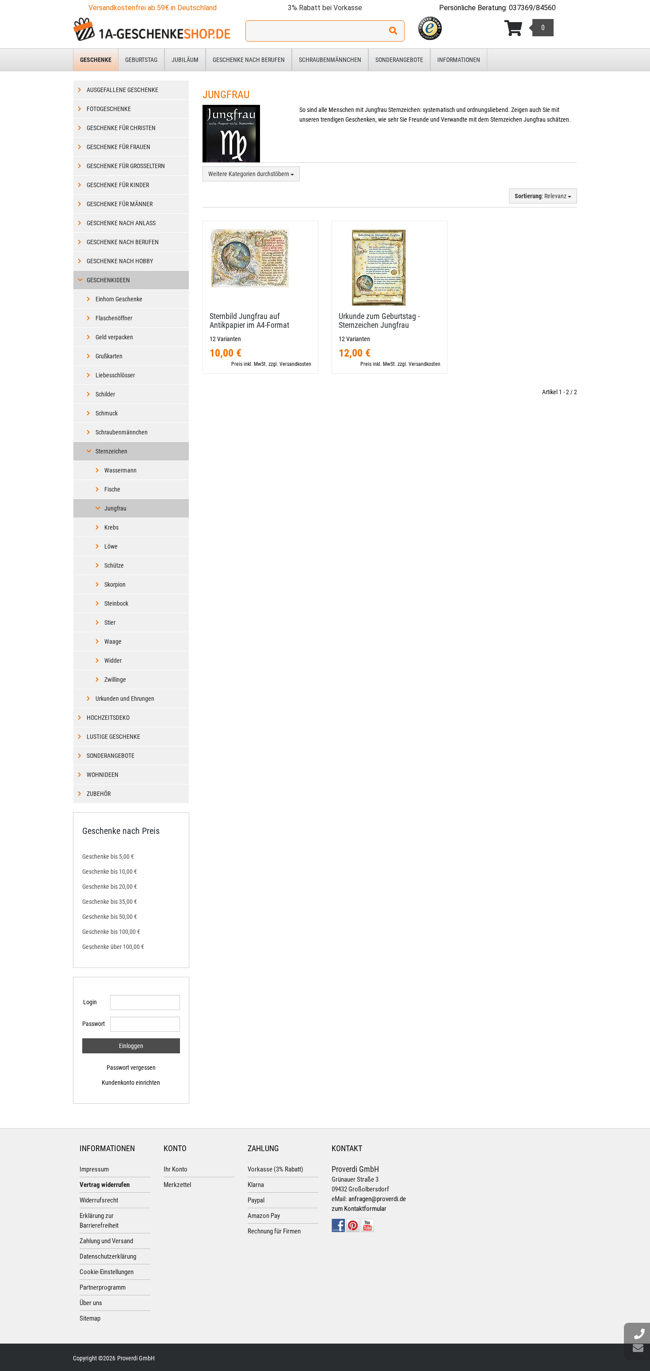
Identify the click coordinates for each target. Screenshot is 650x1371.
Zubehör (99, 793)
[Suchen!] (393, 31)
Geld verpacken (114, 337)
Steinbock (116, 603)
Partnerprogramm (103, 1287)
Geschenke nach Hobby (120, 261)
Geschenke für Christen (121, 127)
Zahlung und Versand (106, 1241)
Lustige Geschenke (113, 736)
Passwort (92, 1023)
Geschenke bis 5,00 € (108, 856)
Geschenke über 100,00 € (113, 946)
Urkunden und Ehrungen (125, 698)
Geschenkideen (108, 280)
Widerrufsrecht (99, 1200)
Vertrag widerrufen (105, 1185)
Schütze (114, 565)
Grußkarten (109, 356)
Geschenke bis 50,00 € (109, 916)
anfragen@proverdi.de (377, 1199)
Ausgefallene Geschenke (122, 89)
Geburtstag (141, 59)
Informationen (458, 59)
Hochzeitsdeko (108, 717)
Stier (109, 622)
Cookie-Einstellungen (107, 1272)
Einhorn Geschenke (119, 299)
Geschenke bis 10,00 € (109, 871)
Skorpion (115, 584)
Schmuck (107, 413)
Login (90, 1002)
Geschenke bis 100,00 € (111, 931)
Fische (112, 489)
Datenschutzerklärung (108, 1256)
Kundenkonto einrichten (131, 1082)
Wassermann (120, 470)
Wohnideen (103, 774)
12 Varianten (225, 338)
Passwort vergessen (131, 1067)
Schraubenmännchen (330, 59)
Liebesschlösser (115, 375)
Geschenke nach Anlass (121, 223)
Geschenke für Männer (120, 203)
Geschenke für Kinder (118, 184)
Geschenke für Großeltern (126, 165)
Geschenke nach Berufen (249, 59)
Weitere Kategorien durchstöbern (249, 173)
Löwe (111, 546)
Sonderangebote (399, 59)
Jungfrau (115, 508)
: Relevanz (541, 196)
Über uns (91, 1303)
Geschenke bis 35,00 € (109, 901)
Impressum (94, 1169)
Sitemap (90, 1318)
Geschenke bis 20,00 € (109, 886)
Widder (113, 660)
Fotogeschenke (109, 108)
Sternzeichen (111, 451)
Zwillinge (115, 679)
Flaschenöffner (114, 318)
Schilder (105, 394)
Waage (113, 641)
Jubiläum (185, 59)
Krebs (111, 527)
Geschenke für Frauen (118, 146)
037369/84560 (532, 8)
